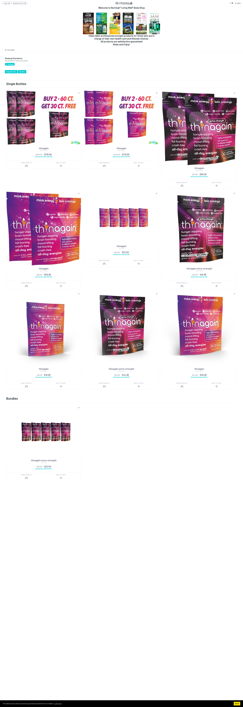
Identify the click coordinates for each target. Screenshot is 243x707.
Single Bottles (11, 72)
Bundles (22, 72)
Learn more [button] (58, 703)
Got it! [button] (237, 703)
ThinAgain (10, 64)
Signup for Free (18, 3)
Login (6, 3)
